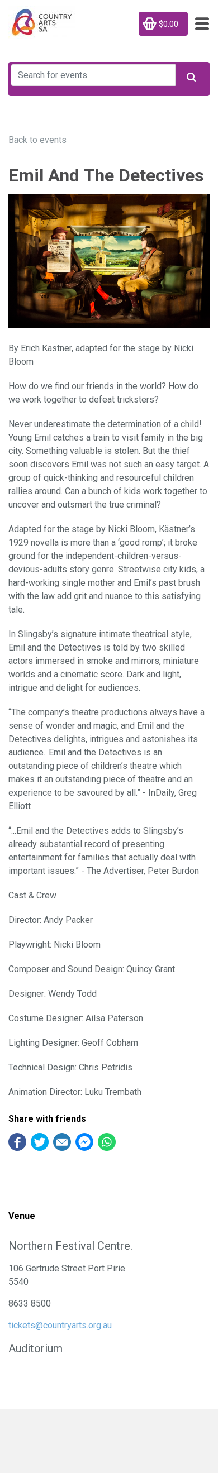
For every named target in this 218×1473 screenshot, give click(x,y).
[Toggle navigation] (199, 24)
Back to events (37, 140)
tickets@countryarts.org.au (60, 1325)
